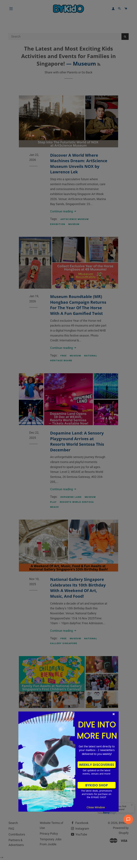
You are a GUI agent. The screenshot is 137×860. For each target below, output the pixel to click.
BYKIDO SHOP (96, 785)
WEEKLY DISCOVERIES (96, 764)
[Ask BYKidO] (128, 819)
